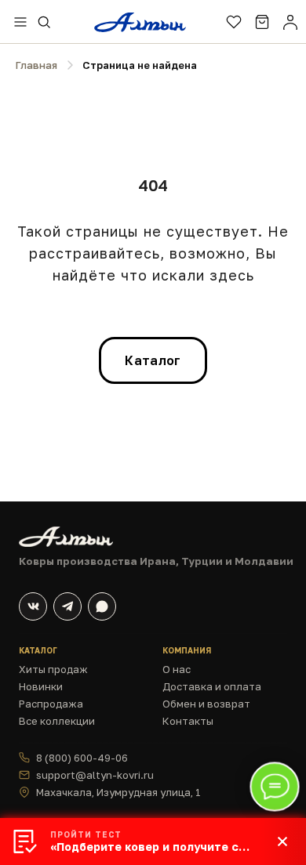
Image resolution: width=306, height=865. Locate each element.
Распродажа (51, 703)
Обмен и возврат (206, 703)
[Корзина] (262, 22)
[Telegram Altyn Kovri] (67, 606)
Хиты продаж (53, 669)
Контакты (187, 721)
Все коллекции (57, 721)
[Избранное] (234, 22)
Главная (36, 65)
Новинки (41, 686)
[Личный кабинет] (290, 22)
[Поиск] (44, 22)
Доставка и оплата (211, 686)
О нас (176, 669)
